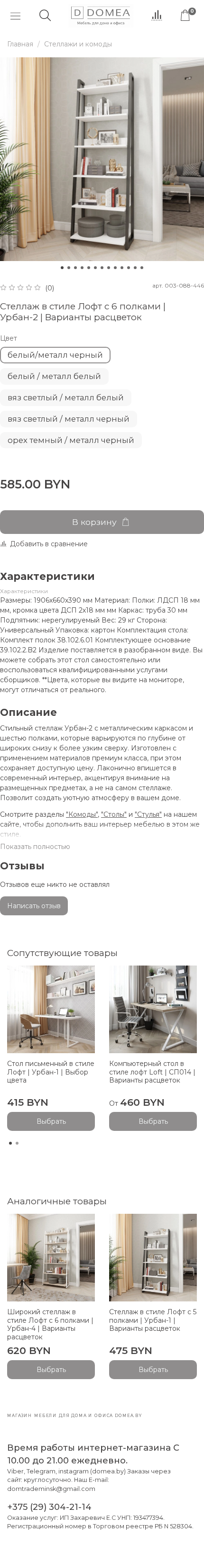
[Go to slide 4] (82, 267)
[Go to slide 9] (115, 267)
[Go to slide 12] (135, 267)
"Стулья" (148, 814)
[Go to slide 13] (141, 267)
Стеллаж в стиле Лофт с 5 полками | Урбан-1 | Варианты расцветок (152, 1320)
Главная (20, 44)
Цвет (8, 338)
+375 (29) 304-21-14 (49, 1506)
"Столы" (114, 814)
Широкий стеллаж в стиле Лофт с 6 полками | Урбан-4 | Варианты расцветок (50, 1324)
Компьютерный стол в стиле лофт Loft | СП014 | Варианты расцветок (152, 1071)
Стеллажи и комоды (78, 44)
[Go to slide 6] (95, 267)
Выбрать (51, 1121)
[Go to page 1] (10, 1143)
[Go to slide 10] (122, 267)
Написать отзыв (34, 906)
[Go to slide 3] (75, 267)
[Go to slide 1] (62, 267)
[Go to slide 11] (128, 267)
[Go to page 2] (17, 1143)
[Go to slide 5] (88, 267)
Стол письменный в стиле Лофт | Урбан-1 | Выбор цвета (50, 1071)
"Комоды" (82, 814)
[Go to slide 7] (102, 267)
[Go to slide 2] (68, 267)
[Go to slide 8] (108, 267)
